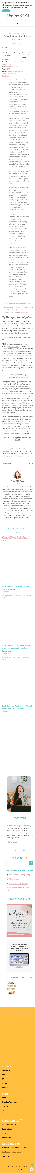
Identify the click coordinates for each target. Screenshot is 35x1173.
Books (23, 33)
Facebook (5, 1147)
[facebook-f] (13, 1170)
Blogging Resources (9, 1102)
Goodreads (6, 76)
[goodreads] (21, 1170)
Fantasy (15, 67)
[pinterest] (19, 1170)
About (4, 1098)
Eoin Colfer (26, 55)
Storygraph (17, 1152)
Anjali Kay (7, 463)
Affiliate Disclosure (9, 1124)
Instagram (15, 1147)
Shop (4, 1111)
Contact (5, 1106)
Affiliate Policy (24, 312)
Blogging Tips (7, 1070)
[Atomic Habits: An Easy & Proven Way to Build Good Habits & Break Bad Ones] (11, 988)
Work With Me (7, 1137)
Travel (4, 1083)
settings (24, 7)
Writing (5, 1088)
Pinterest (5, 1156)
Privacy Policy (7, 1129)
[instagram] (16, 1170)
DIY (3, 1079)
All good (6, 11)
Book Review (14, 33)
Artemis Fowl (14, 346)
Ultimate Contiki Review (18, 883)
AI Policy (5, 1133)
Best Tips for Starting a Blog (19, 875)
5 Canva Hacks (14, 879)
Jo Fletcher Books (18, 62)
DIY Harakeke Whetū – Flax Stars (18, 889)
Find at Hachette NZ (9, 74)
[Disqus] (17, 742)
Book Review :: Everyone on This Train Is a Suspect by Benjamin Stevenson (16, 648)
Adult (10, 67)
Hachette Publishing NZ (16, 71)
